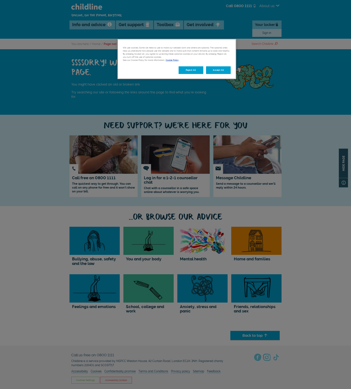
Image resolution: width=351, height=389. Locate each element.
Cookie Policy (172, 60)
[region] (176, 59)
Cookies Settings (135, 70)
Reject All (191, 70)
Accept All (218, 70)
